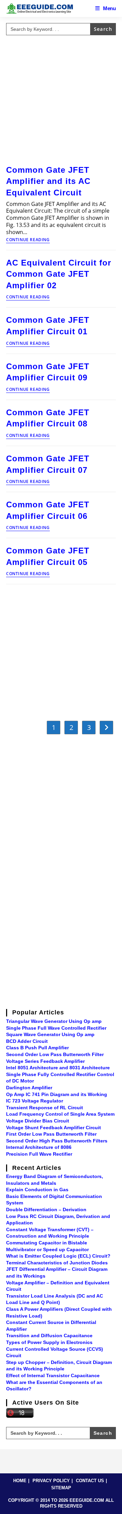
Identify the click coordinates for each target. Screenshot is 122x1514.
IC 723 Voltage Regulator (34, 1100)
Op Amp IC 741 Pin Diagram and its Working (56, 1094)
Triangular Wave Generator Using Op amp (54, 1021)
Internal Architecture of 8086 (39, 1147)
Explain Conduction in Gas (37, 1189)
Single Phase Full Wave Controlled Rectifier (56, 1028)
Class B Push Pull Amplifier (37, 1047)
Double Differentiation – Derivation (46, 1209)
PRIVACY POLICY (51, 1480)
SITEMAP (61, 1487)
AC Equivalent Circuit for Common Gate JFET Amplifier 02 (58, 274)
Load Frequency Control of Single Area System (60, 1114)
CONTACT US (90, 1480)
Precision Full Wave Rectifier (39, 1154)
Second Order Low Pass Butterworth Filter (55, 1054)
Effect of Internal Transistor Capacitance (53, 1375)
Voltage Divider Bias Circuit (37, 1120)
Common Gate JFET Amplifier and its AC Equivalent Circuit (48, 181)
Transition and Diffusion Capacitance (49, 1335)
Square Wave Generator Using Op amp (50, 1034)
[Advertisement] (61, 99)
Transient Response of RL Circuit (44, 1107)
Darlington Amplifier (29, 1087)
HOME (19, 1480)
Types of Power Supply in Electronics (49, 1342)
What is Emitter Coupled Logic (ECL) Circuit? (58, 1256)
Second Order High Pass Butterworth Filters (56, 1140)
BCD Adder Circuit (27, 1041)
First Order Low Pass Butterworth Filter (51, 1134)
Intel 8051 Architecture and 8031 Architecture (58, 1067)
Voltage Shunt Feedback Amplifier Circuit (53, 1127)
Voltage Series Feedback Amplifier (45, 1061)
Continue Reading (28, 240)
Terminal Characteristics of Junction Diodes (57, 1262)
